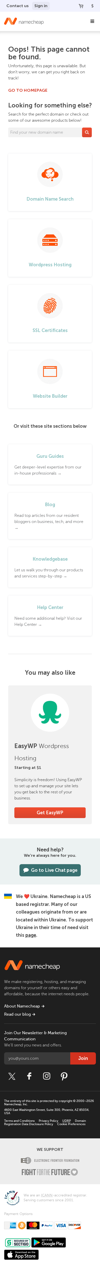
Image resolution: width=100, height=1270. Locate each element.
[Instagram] (46, 1076)
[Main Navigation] (92, 21)
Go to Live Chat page (54, 870)
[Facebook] (29, 1076)
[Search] (87, 132)
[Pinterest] (64, 1076)
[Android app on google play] (48, 1242)
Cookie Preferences (71, 1124)
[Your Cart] (81, 6)
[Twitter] (11, 1076)
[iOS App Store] (21, 1255)
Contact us (17, 5)
